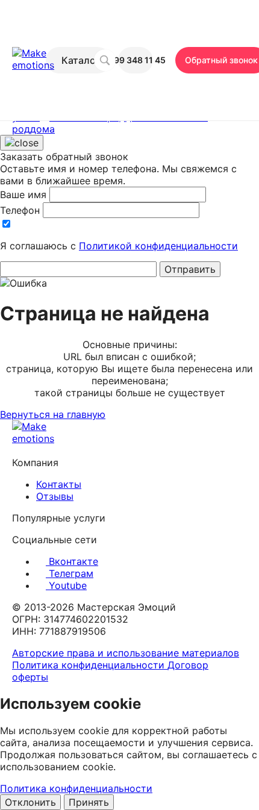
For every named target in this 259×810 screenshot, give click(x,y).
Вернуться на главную (52, 414)
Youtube (66, 585)
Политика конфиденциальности (89, 665)
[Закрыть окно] (21, 143)
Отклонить (30, 802)
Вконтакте (72, 561)
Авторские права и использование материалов (125, 653)
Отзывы (54, 496)
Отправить (190, 269)
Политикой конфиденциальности (158, 246)
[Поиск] (105, 60)
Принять (89, 802)
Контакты (58, 484)
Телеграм (69, 573)
